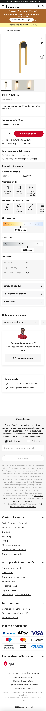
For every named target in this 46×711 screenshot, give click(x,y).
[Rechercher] (38, 6)
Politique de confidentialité (22, 501)
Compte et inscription (12, 554)
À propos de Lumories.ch (18, 562)
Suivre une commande (13, 527)
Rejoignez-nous (9, 585)
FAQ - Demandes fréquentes (15, 523)
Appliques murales (12, 30)
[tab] (23, 535)
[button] (6, 85)
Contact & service (13, 517)
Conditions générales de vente (17, 608)
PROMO (21, 20)
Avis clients (9, 301)
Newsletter (7, 572)
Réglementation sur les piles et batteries (23, 685)
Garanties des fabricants (14, 549)
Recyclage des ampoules (24, 688)
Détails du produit (12, 286)
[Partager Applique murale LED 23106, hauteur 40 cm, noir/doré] (42, 43)
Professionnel (8, 581)
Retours (5, 540)
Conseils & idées (23, 594)
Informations (10, 603)
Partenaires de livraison (17, 656)
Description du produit (15, 293)
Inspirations (7, 594)
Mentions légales (10, 617)
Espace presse (9, 590)
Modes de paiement (11, 545)
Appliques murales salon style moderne (20, 322)
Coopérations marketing (14, 577)
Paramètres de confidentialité (16, 673)
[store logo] (14, 6)
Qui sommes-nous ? (11, 568)
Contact (6, 532)
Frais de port (8, 536)
